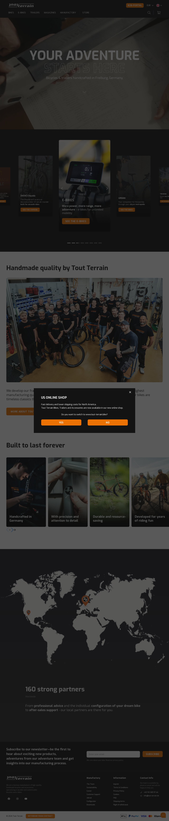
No (108, 422)
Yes (61, 422)
